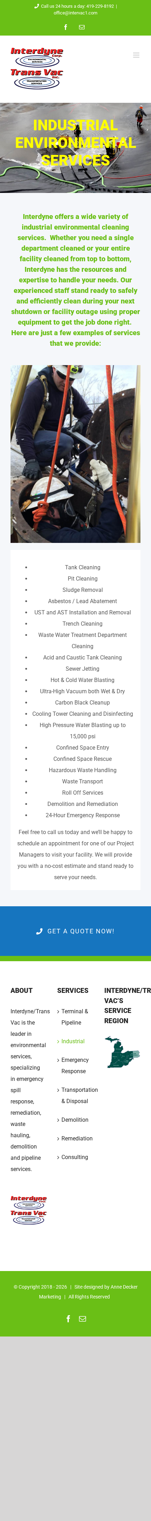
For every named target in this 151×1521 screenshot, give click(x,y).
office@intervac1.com (75, 12)
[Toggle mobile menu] (136, 55)
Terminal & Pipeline (74, 1017)
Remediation (75, 1138)
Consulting (74, 1157)
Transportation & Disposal (75, 1095)
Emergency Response (75, 1066)
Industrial (73, 1041)
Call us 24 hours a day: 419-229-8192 (77, 6)
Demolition (74, 1119)
